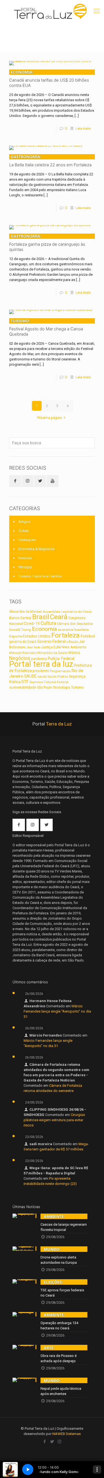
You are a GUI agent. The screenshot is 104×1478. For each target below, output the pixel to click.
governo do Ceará (22, 642)
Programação (60, 671)
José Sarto (33, 647)
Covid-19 (32, 623)
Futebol (87, 636)
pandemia (39, 659)
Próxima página (49, 418)
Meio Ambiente (74, 647)
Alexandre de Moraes (25, 612)
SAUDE (30, 676)
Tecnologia (61, 687)
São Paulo (44, 687)
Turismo (77, 687)
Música (74, 653)
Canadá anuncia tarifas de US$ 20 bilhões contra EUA (49, 78)
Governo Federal (51, 641)
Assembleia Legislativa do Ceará (67, 612)
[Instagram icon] (59, 1441)
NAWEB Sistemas (66, 1434)
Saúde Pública (57, 676)
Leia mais (83, 128)
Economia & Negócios (36, 549)
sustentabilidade (22, 687)
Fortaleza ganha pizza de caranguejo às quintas (47, 243)
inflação (72, 642)
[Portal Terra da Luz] (52, 11)
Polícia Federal (60, 658)
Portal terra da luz (41, 664)
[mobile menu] (96, 11)
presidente (40, 671)
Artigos (24, 522)
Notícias (25, 558)
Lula (57, 647)
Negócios (19, 658)
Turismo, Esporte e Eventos (40, 576)
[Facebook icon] (44, 1441)
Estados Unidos (36, 636)
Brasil (40, 617)
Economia (44, 629)
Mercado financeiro (23, 653)
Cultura (48, 623)
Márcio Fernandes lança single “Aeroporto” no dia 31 (57, 1011)
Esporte (15, 636)
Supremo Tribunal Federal (48, 682)
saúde (42, 676)
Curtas (23, 531)
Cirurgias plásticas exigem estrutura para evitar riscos (54, 1120)
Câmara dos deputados (75, 624)
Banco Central (20, 618)
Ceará (58, 617)
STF (25, 681)
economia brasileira (73, 630)
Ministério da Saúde (52, 653)
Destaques (27, 540)
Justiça (47, 647)
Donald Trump (20, 630)
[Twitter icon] (52, 1441)
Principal (25, 567)
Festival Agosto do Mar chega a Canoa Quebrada (46, 327)
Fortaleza (65, 635)
